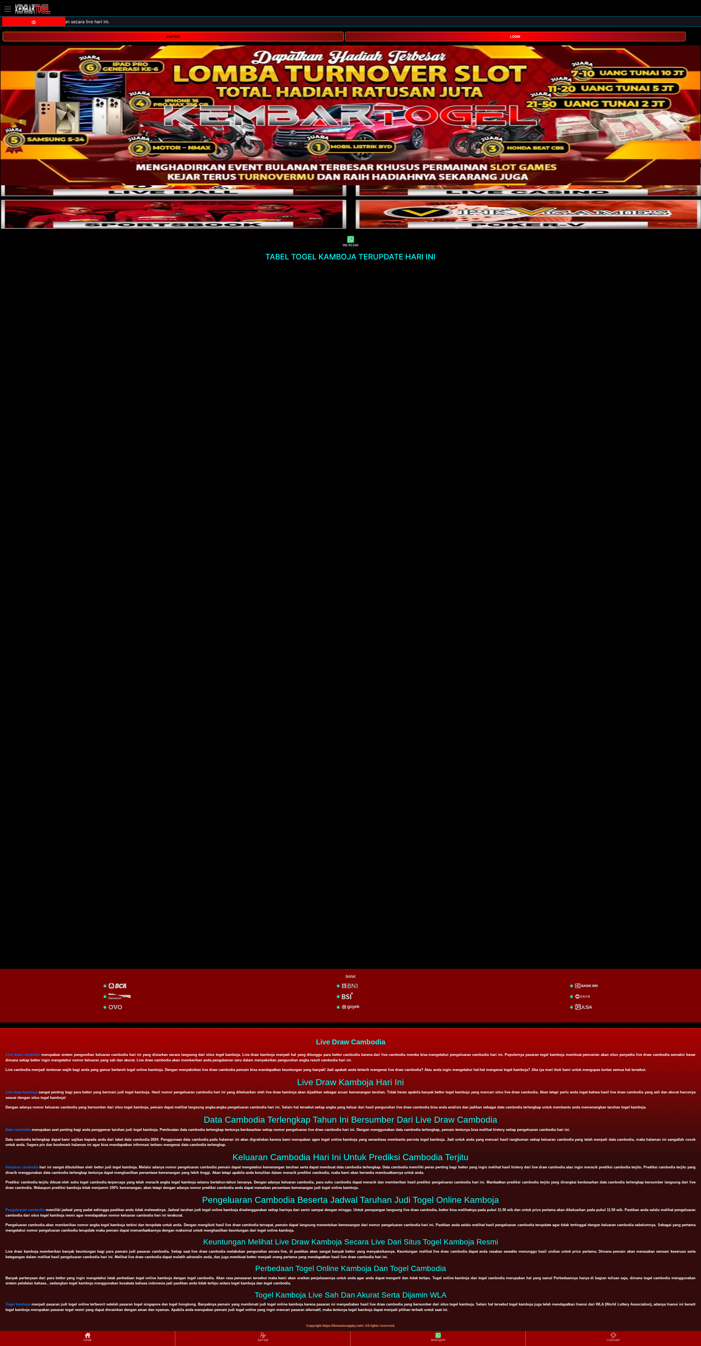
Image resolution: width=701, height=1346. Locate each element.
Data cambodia (18, 1130)
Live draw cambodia (22, 1055)
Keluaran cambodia (21, 1167)
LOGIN (515, 37)
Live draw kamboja (21, 1092)
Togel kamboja (17, 1304)
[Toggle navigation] (7, 9)
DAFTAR (173, 37)
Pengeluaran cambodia (25, 1210)
